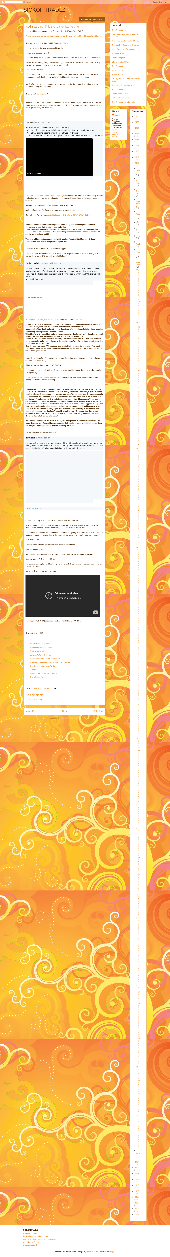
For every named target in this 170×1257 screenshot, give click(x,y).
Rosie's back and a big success (35, 1236)
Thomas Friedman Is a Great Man (126, 45)
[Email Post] (55, 688)
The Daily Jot (117, 66)
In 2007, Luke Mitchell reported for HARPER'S (43, 377)
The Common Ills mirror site (123, 102)
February (138, 263)
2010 (137, 1203)
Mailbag (33, 670)
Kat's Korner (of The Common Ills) (126, 49)
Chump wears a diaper (31, 1245)
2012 (137, 1191)
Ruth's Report (117, 74)
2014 (137, 1179)
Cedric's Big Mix (118, 58)
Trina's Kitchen (118, 70)
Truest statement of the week (41, 644)
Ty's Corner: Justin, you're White (42, 666)
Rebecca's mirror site (121, 98)
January (138, 1154)
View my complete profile (116, 134)
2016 (137, 1168)
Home (65, 711)
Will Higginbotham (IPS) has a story (39, 320)
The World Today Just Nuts (123, 85)
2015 (137, 1173)
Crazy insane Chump (31, 1242)
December (138, 171)
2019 (137, 157)
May (139, 236)
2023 (137, 134)
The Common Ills (119, 30)
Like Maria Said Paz (120, 62)
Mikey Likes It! (118, 53)
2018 (137, 163)
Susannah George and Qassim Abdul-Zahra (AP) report (47, 196)
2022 (137, 139)
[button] (59, 157)
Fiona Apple (30, 621)
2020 (137, 151)
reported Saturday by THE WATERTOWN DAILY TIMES (68, 215)
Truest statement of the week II (42, 648)
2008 (137, 1214)
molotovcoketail (92, 1252)
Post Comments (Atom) (70, 718)
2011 (137, 1197)
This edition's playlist (38, 677)
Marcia (117, 115)
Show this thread (33, 508)
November (138, 182)
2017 (137, 1162)
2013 (137, 1185)
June (138, 230)
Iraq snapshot (41, 94)
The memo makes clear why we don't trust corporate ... (51, 662)
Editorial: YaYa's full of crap (40, 655)
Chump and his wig (30, 1233)
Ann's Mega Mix (118, 89)
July (138, 222)
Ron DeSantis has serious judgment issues (39, 1239)
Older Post (98, 711)
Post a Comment (35, 700)
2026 (137, 116)
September (138, 203)
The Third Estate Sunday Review (125, 41)
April (138, 244)
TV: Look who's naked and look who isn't (45, 659)
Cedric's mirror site (120, 93)
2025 (137, 122)
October (138, 192)
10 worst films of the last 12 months (44, 673)
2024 (137, 128)
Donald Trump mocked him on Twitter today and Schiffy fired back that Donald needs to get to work (64, 36)
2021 (137, 145)
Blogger (112, 1252)
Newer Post (31, 711)
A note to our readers (38, 651)
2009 (137, 1209)
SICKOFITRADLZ (44, 10)
